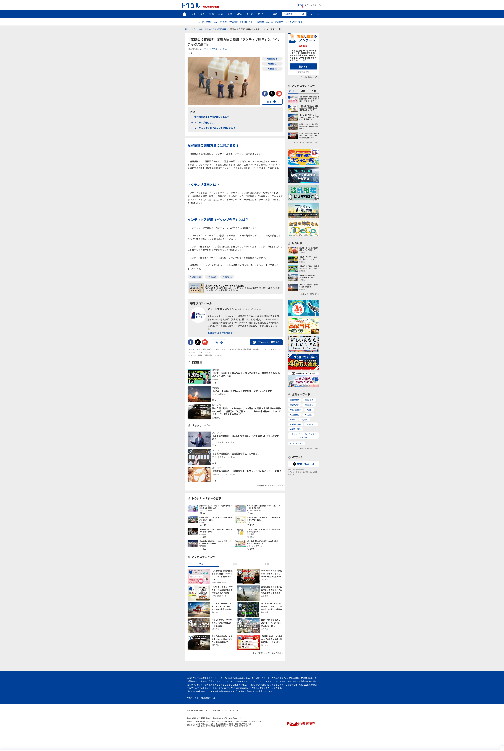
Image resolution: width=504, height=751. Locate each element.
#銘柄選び (294, 404)
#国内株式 (294, 400)
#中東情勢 (233, 21)
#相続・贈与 (295, 429)
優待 (229, 14)
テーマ (249, 14)
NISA (239, 14)
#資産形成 (272, 63)
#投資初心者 (272, 58)
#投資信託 (279, 21)
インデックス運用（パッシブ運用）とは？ (215, 128)
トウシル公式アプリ (313, 5)
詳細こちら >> (205, 352)
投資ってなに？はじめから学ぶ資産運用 (209, 29)
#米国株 (260, 21)
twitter (272, 94)
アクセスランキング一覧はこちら (267, 653)
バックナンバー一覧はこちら (268, 485)
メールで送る (279, 94)
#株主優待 (309, 404)
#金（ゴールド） (247, 21)
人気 (193, 14)
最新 (202, 14)
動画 (211, 14)
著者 (275, 14)
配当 (220, 14)
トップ (184, 14)
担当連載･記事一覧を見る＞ (221, 332)
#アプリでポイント (294, 21)
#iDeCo (269, 21)
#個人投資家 (295, 409)
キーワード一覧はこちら (309, 448)
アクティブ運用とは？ (205, 122)
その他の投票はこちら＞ (310, 77)
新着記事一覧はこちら (309, 294)
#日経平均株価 (205, 21)
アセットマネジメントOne (215, 49)
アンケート (263, 14)
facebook (265, 94)
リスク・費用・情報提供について (201, 698)
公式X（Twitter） (306, 464)
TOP (187, 29)
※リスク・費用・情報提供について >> (205, 355)
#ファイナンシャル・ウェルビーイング (303, 436)
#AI (215, 21)
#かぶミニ (311, 424)
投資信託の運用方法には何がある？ (211, 116)
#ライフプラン (296, 443)
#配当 (309, 409)
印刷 (269, 101)
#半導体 (223, 21)
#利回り (304, 419)
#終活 (292, 419)
